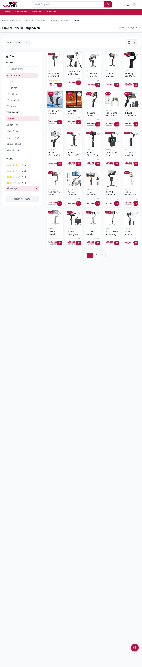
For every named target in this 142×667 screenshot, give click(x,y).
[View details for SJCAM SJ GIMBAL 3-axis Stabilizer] (131, 60)
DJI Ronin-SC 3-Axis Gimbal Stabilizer (54, 75)
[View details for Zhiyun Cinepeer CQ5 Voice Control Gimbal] (74, 178)
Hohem (108, 110)
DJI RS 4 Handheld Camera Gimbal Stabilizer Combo (110, 193)
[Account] (135, 4)
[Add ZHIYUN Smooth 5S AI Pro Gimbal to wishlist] (137, 94)
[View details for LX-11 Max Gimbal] (74, 99)
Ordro (108, 150)
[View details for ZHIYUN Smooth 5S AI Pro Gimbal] (131, 99)
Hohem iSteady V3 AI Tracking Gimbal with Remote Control (131, 193)
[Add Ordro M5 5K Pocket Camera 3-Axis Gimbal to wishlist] (117, 134)
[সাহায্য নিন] (135, 647)
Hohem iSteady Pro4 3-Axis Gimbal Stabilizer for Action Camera (93, 154)
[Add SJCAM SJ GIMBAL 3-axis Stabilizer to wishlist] (137, 55)
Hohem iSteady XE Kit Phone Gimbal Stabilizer (93, 193)
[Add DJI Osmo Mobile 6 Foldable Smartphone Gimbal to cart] (136, 164)
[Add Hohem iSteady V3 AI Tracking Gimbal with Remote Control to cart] (136, 203)
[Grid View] (129, 42)
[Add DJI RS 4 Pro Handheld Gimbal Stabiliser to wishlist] (98, 55)
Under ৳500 (12, 125)
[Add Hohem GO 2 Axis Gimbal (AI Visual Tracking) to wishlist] (117, 94)
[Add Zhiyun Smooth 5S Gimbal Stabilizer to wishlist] (137, 213)
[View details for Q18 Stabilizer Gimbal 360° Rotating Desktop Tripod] (74, 60)
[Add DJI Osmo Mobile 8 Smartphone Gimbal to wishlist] (98, 94)
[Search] (108, 4)
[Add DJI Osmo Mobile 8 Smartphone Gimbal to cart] (97, 124)
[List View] (134, 42)
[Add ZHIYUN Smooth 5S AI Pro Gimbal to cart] (136, 124)
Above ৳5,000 (13, 150)
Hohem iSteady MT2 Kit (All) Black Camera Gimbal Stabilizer (74, 154)
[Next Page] (103, 255)
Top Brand (51, 12)
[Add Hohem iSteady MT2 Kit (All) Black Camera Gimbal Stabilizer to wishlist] (79, 134)
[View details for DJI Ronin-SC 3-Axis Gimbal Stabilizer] (55, 60)
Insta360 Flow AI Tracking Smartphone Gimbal (112, 233)
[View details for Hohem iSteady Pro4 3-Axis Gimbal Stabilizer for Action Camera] (93, 139)
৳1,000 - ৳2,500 (14, 137)
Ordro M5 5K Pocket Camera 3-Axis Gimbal (112, 154)
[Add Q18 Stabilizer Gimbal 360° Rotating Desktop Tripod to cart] (78, 82)
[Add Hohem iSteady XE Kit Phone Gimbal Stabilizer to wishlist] (98, 173)
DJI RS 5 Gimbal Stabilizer (110, 75)
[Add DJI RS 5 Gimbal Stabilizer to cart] (116, 85)
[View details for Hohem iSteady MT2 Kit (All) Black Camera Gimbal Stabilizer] (74, 139)
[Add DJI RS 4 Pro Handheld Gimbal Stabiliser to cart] (97, 85)
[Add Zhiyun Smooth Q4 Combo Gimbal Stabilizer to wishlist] (60, 213)
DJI (49, 71)
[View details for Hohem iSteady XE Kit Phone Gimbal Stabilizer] (93, 178)
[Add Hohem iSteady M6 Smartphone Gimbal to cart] (78, 243)
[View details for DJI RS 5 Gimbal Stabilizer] (112, 60)
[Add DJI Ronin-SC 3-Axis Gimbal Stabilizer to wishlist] (60, 55)
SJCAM (127, 71)
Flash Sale (36, 12)
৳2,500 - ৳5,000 (14, 144)
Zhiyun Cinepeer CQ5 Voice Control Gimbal (74, 193)
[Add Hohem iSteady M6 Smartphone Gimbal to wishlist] (79, 213)
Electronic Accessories (35, 20)
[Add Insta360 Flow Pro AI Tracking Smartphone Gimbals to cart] (59, 203)
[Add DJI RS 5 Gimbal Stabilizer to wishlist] (117, 55)
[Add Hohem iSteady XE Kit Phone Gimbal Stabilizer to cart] (97, 203)
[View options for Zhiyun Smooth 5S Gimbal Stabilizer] (136, 243)
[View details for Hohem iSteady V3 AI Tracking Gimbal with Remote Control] (131, 178)
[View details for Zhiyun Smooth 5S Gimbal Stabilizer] (131, 218)
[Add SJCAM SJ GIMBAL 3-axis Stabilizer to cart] (136, 85)
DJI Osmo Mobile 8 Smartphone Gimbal (92, 114)
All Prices (11, 118)
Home (7, 12)
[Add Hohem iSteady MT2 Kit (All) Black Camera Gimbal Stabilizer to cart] (78, 164)
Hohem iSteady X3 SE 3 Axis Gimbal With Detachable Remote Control (54, 154)
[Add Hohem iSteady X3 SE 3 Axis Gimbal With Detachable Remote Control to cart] (59, 164)
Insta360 (51, 189)
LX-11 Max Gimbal (72, 112)
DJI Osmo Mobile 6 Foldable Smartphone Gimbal (130, 154)
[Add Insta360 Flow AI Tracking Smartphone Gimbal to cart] (116, 243)
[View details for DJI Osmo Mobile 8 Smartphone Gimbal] (93, 99)
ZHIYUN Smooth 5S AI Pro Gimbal (131, 114)
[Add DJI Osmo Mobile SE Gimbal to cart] (97, 243)
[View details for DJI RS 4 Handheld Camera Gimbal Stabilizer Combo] (112, 178)
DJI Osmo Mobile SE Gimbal (91, 233)
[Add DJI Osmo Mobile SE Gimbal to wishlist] (98, 213)
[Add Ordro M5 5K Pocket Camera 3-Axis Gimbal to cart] (116, 164)
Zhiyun (127, 110)
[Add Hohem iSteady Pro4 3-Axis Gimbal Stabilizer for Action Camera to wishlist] (98, 134)
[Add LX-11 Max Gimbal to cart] (78, 122)
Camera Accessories (59, 20)
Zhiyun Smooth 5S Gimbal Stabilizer (130, 233)
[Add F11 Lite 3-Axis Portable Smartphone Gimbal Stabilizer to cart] (59, 122)
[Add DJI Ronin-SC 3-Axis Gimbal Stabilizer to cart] (59, 85)
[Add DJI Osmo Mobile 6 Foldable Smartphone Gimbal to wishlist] (137, 134)
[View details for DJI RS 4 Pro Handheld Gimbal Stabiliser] (93, 60)
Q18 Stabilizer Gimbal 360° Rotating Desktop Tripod (74, 73)
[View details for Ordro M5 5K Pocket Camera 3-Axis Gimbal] (112, 139)
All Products (21, 12)
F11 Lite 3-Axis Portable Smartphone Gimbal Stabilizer (55, 112)
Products (16, 20)
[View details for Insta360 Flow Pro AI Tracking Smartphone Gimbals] (55, 178)
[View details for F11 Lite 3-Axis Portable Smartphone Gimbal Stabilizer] (55, 99)
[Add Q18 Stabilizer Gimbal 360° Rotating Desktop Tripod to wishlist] (79, 55)
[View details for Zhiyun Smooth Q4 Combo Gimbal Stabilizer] (55, 218)
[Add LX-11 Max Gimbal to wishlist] (79, 94)
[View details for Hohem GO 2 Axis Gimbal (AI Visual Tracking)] (112, 99)
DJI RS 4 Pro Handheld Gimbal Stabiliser (92, 75)
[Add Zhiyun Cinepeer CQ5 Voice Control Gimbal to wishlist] (79, 173)
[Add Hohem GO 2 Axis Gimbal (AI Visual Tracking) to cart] (116, 124)
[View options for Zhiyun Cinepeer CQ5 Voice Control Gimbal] (78, 203)
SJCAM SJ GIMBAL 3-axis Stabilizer (131, 75)
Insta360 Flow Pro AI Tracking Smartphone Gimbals (54, 193)
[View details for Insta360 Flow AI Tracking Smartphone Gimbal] (112, 218)
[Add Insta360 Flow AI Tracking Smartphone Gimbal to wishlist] (117, 213)
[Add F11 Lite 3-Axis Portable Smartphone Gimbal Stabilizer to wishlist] (60, 94)
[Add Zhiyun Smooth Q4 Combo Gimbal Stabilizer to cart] (59, 243)
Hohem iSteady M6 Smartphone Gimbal (73, 233)
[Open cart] (127, 4)
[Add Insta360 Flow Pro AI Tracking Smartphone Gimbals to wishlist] (60, 173)
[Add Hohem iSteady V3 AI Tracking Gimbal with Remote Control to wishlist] (137, 173)
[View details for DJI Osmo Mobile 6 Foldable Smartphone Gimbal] (131, 139)
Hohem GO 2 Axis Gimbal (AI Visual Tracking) (111, 114)
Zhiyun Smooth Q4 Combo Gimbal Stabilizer (53, 233)
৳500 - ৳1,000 (13, 131)
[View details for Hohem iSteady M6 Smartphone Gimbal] (74, 218)
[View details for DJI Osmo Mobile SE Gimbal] (93, 218)
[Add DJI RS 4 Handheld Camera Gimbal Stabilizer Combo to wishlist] (117, 173)
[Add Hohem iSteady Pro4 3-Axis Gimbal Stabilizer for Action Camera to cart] (97, 164)
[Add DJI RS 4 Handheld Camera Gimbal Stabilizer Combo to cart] (116, 203)
